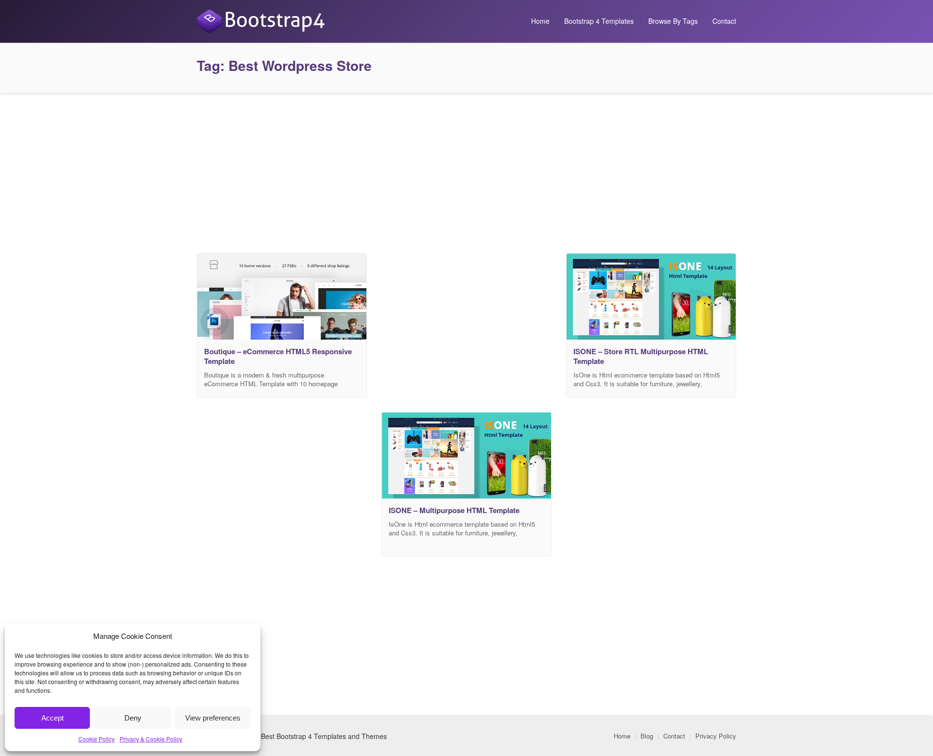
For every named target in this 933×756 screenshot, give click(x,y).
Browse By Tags (673, 20)
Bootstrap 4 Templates (599, 20)
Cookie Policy (96, 739)
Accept (52, 718)
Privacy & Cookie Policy (151, 739)
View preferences (213, 718)
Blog (646, 735)
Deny (132, 718)
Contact (724, 20)
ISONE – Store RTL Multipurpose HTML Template (640, 356)
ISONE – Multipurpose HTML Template (454, 510)
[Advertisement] (466, 171)
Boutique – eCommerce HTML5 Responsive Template (278, 356)
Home (540, 20)
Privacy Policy (715, 735)
